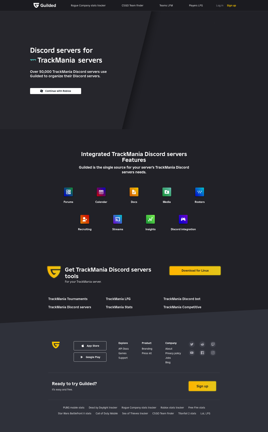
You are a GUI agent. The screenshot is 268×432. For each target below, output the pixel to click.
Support (123, 357)
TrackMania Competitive (182, 307)
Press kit (147, 353)
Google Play (93, 357)
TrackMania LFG (118, 299)
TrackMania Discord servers (69, 307)
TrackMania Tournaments (68, 299)
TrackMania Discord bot (182, 299)
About (168, 348)
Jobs (168, 357)
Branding (147, 348)
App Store (93, 345)
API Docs (124, 348)
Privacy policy (173, 353)
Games (123, 353)
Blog (167, 362)
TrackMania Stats (119, 307)
